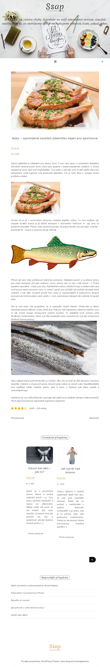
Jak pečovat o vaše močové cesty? (28, 607)
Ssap (55, 6)
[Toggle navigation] (55, 61)
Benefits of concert (20, 600)
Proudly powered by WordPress (36, 661)
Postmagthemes (81, 661)
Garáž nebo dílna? (19, 615)
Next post (94, 418)
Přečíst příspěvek (35, 533)
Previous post (17, 418)
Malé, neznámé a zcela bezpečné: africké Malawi (34, 585)
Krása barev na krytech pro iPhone (27, 593)
